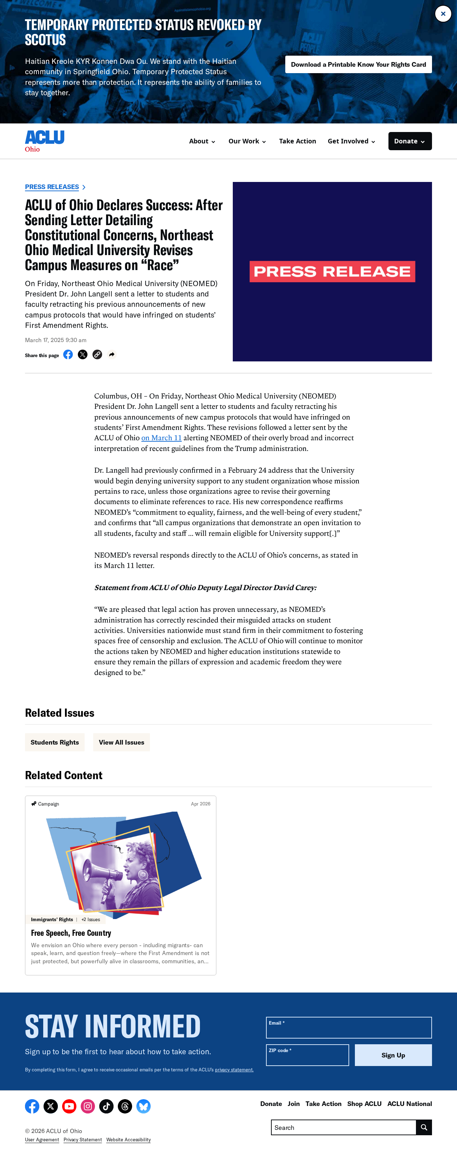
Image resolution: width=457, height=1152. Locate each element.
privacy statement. (234, 1069)
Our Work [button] (243, 141)
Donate (271, 1103)
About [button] (199, 141)
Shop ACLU (364, 1103)
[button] (97, 355)
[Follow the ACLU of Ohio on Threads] (125, 1107)
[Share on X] (82, 357)
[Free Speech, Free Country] (120, 885)
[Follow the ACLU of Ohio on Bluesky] (143, 1107)
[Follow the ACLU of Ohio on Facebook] (32, 1107)
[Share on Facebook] (68, 357)
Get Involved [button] (348, 141)
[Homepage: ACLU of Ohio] (50, 141)
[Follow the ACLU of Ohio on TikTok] (106, 1107)
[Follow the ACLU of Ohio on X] (51, 1107)
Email (276, 1023)
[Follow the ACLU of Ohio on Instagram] (88, 1107)
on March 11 (161, 437)
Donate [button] (406, 141)
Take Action (297, 141)
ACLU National (409, 1103)
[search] (424, 1127)
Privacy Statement (83, 1139)
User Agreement (42, 1139)
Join (294, 1103)
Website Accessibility (128, 1139)
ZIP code (280, 1050)
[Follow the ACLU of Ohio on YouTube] (69, 1107)
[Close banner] (443, 13)
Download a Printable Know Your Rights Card (358, 64)
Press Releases (52, 187)
